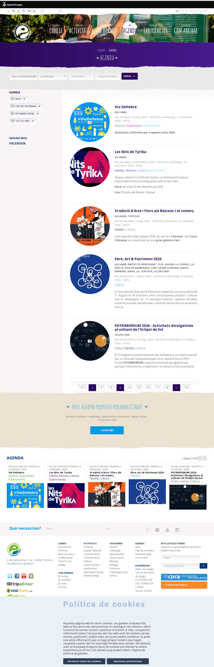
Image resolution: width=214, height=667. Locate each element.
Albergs (114, 561)
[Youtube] (18, 10)
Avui (18, 98)
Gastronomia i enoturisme (92, 566)
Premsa (62, 550)
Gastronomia (17, 479)
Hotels (113, 546)
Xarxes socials (143, 590)
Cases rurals (117, 557)
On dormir (106, 29)
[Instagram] (23, 10)
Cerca (127, 76)
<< (82, 387)
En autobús (64, 579)
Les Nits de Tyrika (60, 472)
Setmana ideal (24, 113)
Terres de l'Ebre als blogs (144, 574)
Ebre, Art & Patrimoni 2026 (147, 472)
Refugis (114, 564)
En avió (62, 583)
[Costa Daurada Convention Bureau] (184, 577)
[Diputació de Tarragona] (107, 4)
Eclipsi (175, 481)
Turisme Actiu (91, 557)
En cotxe (63, 576)
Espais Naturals (93, 550)
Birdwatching (91, 575)
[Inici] (25, 26)
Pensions (115, 568)
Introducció (64, 546)
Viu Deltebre (16, 472)
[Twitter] (9, 11)
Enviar (203, 566)
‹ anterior (200, 458)
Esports (13, 476)
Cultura (74, 476)
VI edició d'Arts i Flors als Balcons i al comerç (105, 474)
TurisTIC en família (65, 562)
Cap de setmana (25, 106)
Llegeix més (156, 121)
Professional (65, 557)
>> (186, 387)
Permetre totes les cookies (84, 661)
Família (53, 476)
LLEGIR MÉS (107, 430)
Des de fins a (24, 468)
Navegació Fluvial (93, 572)
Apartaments (117, 554)
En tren (62, 587)
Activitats (79, 29)
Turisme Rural (92, 554)
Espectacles (27, 476)
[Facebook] (14, 10)
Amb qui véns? (66, 554)
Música (63, 476)
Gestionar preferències (128, 661)
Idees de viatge (144, 569)
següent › (204, 458)
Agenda (130, 29)
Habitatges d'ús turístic (119, 573)
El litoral (88, 546)
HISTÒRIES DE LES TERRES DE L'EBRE (144, 583)
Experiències (156, 29)
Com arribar (185, 29)
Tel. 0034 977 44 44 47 (20, 563)
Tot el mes (22, 121)
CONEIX (56, 29)
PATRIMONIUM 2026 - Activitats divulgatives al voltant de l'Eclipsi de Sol (187, 475)
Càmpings (115, 550)
